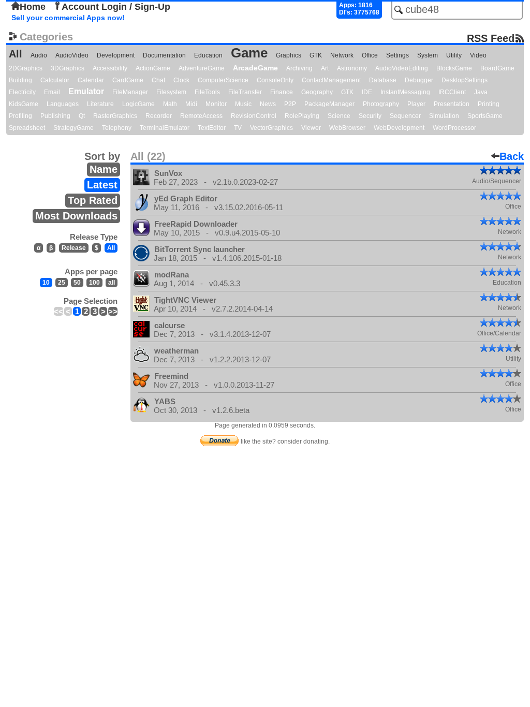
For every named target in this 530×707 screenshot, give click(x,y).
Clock (181, 80)
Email (52, 92)
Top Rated (92, 200)
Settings (397, 55)
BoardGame (497, 68)
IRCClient (452, 92)
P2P (290, 104)
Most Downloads (76, 216)
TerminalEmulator (164, 127)
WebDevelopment (399, 127)
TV (238, 127)
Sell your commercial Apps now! (68, 17)
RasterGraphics (115, 116)
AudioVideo (72, 55)
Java (481, 92)
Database (382, 80)
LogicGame (138, 104)
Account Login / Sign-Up (116, 7)
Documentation (164, 55)
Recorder (158, 116)
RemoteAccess (201, 116)
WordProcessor (454, 127)
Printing (488, 104)
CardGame (127, 80)
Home (33, 7)
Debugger (419, 80)
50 (77, 282)
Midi (191, 104)
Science (339, 116)
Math (170, 104)
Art (325, 68)
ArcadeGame (255, 68)
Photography (381, 104)
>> (112, 311)
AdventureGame (202, 68)
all (111, 282)
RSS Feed (490, 38)
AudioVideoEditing (401, 68)
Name (103, 169)
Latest (102, 184)
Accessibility (110, 68)
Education (208, 55)
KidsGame (23, 104)
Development (116, 55)
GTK (316, 55)
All (15, 54)
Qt (82, 116)
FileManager (130, 92)
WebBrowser (347, 127)
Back (511, 156)
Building (20, 80)
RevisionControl (253, 116)
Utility (454, 55)
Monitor (216, 104)
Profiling (20, 116)
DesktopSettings (464, 80)
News (268, 104)
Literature (100, 104)
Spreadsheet (27, 127)
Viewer (311, 127)
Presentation (451, 104)
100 (94, 282)
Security (370, 116)
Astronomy (352, 68)
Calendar (91, 80)
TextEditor (212, 127)
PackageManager (329, 104)
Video (478, 55)
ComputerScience (223, 80)
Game (249, 53)
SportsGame (485, 116)
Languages (63, 104)
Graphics (288, 55)
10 (46, 282)
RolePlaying (302, 116)
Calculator (54, 80)
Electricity (22, 92)
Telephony (116, 127)
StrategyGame (73, 127)
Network (342, 55)
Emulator (86, 91)
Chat (158, 80)
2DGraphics (25, 68)
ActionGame (153, 68)
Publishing (55, 116)
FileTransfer (245, 92)
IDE (367, 92)
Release (74, 248)
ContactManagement (331, 80)
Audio (39, 55)
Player (416, 104)
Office (370, 55)
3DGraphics (67, 68)
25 (61, 282)
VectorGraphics (271, 127)
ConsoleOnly (275, 80)
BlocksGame (454, 68)
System (427, 55)
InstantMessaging (405, 92)
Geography (317, 92)
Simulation (444, 116)
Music (243, 104)
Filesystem (171, 92)
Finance (281, 92)
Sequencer (405, 116)
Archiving (299, 68)
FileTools (207, 92)
